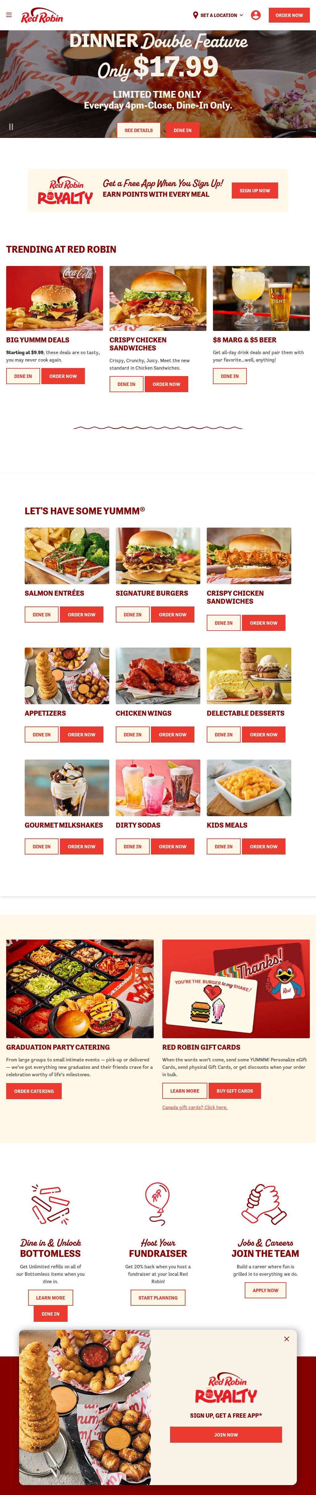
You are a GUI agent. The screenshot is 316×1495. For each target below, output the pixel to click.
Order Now (289, 15)
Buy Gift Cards (235, 1091)
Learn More (184, 1091)
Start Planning (158, 1298)
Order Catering (34, 1091)
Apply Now (265, 1290)
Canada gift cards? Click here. (194, 1107)
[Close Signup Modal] (287, 1340)
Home (42, 15)
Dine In (183, 130)
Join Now (226, 1435)
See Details (139, 130)
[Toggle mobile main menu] (9, 15)
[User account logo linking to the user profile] (255, 15)
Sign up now (255, 190)
